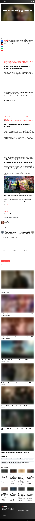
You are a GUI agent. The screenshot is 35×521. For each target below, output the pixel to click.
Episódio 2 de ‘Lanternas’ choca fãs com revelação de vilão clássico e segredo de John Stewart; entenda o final (17, 290)
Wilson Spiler (3, 292)
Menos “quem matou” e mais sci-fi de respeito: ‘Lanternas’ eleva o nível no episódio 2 (16, 382)
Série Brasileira (27, 462)
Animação (7, 458)
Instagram (6, 204)
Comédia (33, 458)
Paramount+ (4, 462)
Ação (22, 458)
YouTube (6, 211)
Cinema (25, 458)
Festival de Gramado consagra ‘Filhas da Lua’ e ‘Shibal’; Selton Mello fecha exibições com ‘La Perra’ (4, 494)
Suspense (23, 462)
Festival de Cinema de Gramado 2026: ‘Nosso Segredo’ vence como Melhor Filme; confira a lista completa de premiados (30, 477)
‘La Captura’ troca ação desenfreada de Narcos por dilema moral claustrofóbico (14, 359)
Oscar (2, 462)
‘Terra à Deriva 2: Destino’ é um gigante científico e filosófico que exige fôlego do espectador (17, 405)
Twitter (6, 206)
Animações (11, 458)
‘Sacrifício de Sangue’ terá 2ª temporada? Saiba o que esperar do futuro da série (15, 452)
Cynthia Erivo (6, 40)
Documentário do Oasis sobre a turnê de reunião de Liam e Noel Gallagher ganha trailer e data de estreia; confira (21, 494)
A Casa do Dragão (3, 458)
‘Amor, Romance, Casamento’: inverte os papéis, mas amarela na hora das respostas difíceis (17, 313)
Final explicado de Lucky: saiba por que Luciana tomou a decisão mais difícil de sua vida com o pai (30, 494)
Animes (14, 458)
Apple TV (17, 458)
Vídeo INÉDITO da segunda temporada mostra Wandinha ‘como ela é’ (16, 116)
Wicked (10, 37)
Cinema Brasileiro (29, 458)
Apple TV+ (20, 458)
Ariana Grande (29, 39)
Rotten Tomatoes (19, 462)
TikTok (6, 209)
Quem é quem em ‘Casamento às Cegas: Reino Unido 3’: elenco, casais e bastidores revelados (17, 336)
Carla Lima (7, 222)
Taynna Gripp (4, 338)
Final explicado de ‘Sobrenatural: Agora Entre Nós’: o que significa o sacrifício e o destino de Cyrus (4, 476)
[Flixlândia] (3, 1)
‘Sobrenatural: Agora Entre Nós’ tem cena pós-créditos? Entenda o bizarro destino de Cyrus (13, 494)
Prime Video (22, 198)
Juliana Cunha (4, 315)
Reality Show (12, 462)
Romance (16, 462)
